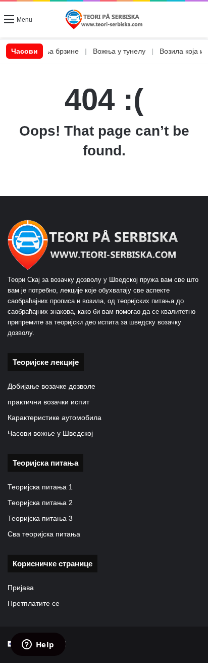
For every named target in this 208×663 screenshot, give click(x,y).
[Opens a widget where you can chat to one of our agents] (38, 645)
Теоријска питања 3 (40, 518)
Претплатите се (34, 603)
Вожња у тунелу (110, 51)
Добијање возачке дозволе (51, 386)
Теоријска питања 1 (40, 487)
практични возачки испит (48, 402)
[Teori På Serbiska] (104, 19)
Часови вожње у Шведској (50, 433)
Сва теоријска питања (44, 534)
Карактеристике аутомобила (54, 418)
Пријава (21, 588)
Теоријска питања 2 (40, 503)
